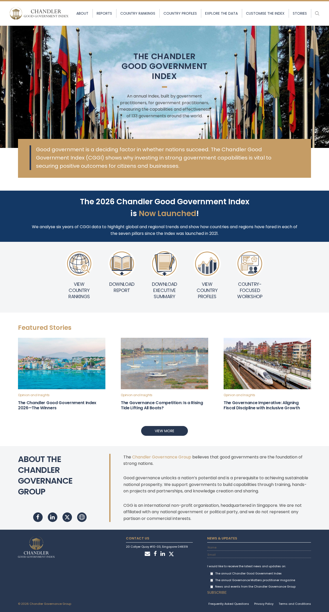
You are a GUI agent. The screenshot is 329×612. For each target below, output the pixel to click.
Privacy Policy (263, 604)
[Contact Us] (147, 554)
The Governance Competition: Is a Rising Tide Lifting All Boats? (162, 405)
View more (164, 430)
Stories (300, 13)
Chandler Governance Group (161, 457)
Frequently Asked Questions (228, 604)
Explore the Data (221, 13)
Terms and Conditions (295, 604)
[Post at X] (171, 554)
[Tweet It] (67, 517)
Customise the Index (265, 13)
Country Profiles (180, 13)
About (82, 13)
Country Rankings (137, 13)
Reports (104, 13)
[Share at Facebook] (38, 517)
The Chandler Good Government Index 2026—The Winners (57, 405)
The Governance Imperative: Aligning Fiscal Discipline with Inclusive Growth (262, 405)
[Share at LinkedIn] (52, 517)
